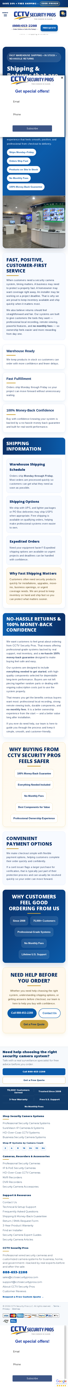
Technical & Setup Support (19, 1206)
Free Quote (49, 28)
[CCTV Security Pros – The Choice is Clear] (35, 15)
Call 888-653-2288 (22, 1012)
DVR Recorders (12, 1182)
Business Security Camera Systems (24, 1137)
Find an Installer (13, 1230)
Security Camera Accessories (20, 1186)
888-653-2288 (15, 1272)
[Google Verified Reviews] (61, 1382)
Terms (56, 1306)
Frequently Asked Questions (20, 1211)
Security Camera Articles (18, 1239)
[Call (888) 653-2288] (24, 27)
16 (24, 1148)
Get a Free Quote (34, 1024)
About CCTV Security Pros (19, 1286)
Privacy (6, 1309)
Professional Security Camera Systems (26, 1123)
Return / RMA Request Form (20, 1220)
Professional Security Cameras (21, 1163)
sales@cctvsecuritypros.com (20, 1277)
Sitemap (16, 1309)
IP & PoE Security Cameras (19, 1168)
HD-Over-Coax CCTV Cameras (21, 1172)
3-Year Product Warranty (18, 1225)
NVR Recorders (12, 1177)
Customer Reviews (14, 1291)
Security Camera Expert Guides (22, 1234)
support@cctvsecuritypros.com (22, 1282)
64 (43, 1148)
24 (30, 1148)
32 (36, 1148)
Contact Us (50, 1013)
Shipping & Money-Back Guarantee (25, 1216)
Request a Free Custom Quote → (23, 1297)
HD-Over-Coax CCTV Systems (21, 1132)
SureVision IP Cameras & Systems (23, 1128)
